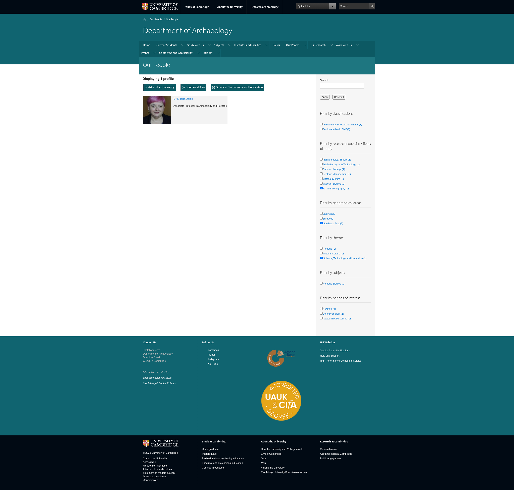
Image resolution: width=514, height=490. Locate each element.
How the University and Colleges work (282, 449)
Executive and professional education (222, 463)
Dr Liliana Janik (183, 98)
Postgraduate (209, 453)
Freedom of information (155, 465)
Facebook (213, 350)
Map (263, 463)
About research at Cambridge (336, 453)
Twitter (211, 354)
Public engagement (330, 458)
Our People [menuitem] (292, 45)
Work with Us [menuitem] (344, 45)
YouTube (213, 364)
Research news (328, 449)
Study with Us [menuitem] (195, 45)
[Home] (144, 19)
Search (324, 80)
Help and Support (329, 355)
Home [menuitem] (146, 45)
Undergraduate (210, 449)
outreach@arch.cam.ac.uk (157, 377)
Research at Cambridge (265, 7)
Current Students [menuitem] (166, 45)
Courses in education (213, 467)
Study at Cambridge (197, 7)
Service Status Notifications (335, 350)
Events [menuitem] (145, 53)
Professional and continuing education (223, 458)
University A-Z (150, 480)
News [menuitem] (276, 45)
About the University (230, 7)
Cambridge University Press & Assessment (284, 472)
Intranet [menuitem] (207, 53)
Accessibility (149, 462)
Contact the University (155, 458)
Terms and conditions (154, 476)
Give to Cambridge (271, 453)
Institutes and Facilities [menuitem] (247, 45)
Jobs (263, 458)
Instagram (213, 359)
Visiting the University (273, 467)
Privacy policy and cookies (157, 469)
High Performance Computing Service (340, 360)
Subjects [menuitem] (219, 45)
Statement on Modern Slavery (159, 473)
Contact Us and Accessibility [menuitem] (176, 53)
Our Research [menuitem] (318, 45)
